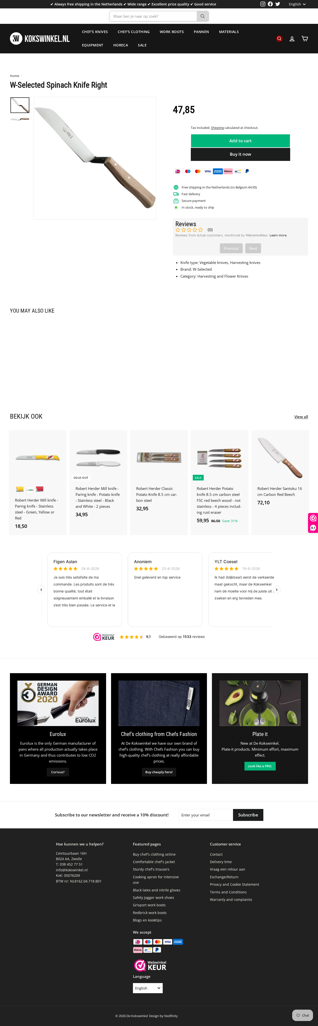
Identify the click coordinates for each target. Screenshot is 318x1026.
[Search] (202, 16)
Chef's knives (95, 31)
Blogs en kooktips (147, 920)
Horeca (120, 45)
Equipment (92, 45)
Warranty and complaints (231, 899)
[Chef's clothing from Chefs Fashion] (159, 703)
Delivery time (221, 861)
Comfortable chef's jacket (154, 861)
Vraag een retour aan (227, 869)
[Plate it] (260, 703)
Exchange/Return (224, 877)
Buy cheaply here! (159, 772)
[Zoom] (95, 158)
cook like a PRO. (260, 766)
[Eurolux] (58, 703)
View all (301, 416)
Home (14, 75)
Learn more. (278, 235)
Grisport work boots (149, 905)
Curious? (58, 772)
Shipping (217, 127)
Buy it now (240, 154)
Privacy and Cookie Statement (234, 884)
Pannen (201, 31)
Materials (229, 31)
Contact (216, 854)
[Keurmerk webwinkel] (150, 966)
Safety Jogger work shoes (153, 897)
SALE (142, 45)
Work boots (172, 31)
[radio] (19, 490)
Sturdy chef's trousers (151, 869)
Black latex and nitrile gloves (156, 890)
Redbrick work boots (150, 912)
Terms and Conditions (228, 892)
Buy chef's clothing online (154, 854)
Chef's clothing (134, 31)
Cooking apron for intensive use (156, 880)
